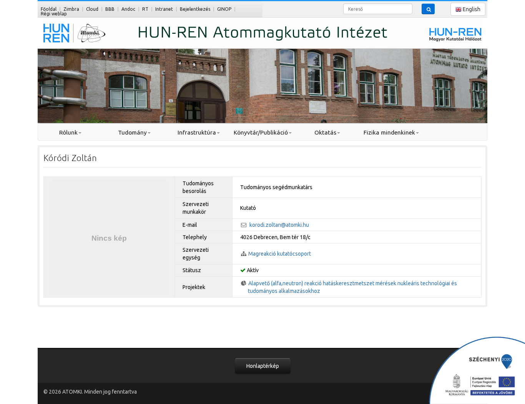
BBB (110, 9)
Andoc (128, 9)
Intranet (164, 9)
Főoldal (48, 9)
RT (145, 9)
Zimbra (71, 9)
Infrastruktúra (197, 132)
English (471, 9)
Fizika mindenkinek (389, 132)
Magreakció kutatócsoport (279, 254)
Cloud (92, 9)
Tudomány (132, 132)
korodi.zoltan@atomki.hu (279, 225)
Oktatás (325, 132)
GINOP (224, 9)
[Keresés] (428, 8)
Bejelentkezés (195, 9)
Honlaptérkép (262, 366)
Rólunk (68, 132)
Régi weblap (54, 13)
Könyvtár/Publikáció (261, 132)
